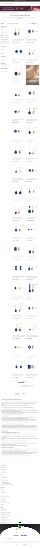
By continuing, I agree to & (20, 544)
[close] (20, 522)
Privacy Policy (25, 544)
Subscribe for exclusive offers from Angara (20, 546)
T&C (21, 544)
